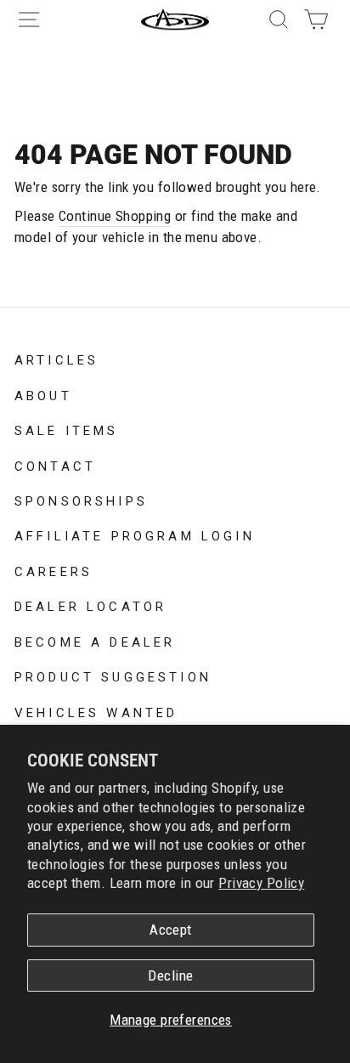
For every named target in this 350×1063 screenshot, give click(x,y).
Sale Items (66, 429)
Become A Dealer (94, 640)
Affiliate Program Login (134, 534)
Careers (53, 570)
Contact (55, 465)
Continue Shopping (115, 215)
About (43, 394)
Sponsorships (81, 499)
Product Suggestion (113, 675)
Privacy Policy (261, 882)
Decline (170, 975)
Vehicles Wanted (96, 711)
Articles (56, 358)
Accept (171, 929)
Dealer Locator (90, 605)
